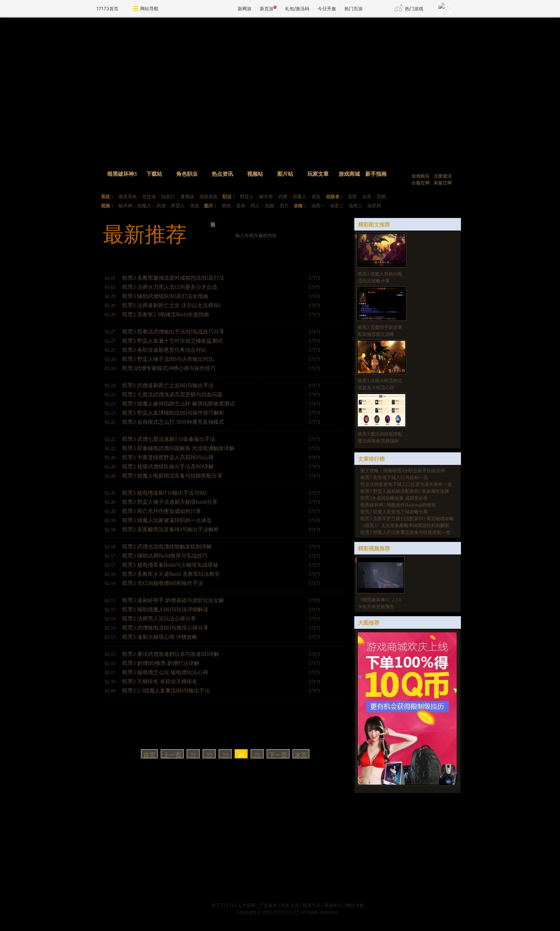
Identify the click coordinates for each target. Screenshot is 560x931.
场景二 (337, 205)
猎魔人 (299, 196)
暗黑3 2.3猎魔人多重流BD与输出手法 (166, 691)
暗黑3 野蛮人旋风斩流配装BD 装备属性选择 (404, 491)
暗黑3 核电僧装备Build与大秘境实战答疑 (170, 565)
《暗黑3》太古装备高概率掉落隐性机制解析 (405, 525)
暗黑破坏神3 (122, 174)
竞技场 (149, 196)
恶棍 (381, 196)
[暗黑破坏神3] (267, 87)
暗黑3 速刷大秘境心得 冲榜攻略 (159, 637)
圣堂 (352, 196)
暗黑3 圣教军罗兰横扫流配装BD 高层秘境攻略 (407, 518)
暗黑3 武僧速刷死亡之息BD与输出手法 (168, 385)
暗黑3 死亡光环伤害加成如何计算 (161, 511)
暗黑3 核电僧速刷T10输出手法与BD (164, 493)
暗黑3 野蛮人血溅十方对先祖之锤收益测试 (172, 341)
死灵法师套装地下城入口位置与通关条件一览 (406, 484)
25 (257, 755)
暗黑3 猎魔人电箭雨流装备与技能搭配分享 (172, 476)
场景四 (374, 205)
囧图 (269, 205)
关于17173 (222, 905)
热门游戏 (414, 8)
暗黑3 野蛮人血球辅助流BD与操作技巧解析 (173, 413)
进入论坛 (433, 165)
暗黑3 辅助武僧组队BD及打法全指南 (165, 296)
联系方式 (311, 905)
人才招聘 (246, 905)
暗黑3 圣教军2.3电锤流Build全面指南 (165, 314)
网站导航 (149, 8)
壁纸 (226, 205)
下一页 (278, 755)
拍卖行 (168, 196)
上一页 (172, 755)
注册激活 (443, 176)
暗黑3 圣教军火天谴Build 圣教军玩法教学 (171, 574)
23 (225, 755)
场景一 (318, 205)
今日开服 (327, 8)
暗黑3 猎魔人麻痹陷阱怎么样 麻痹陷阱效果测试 (178, 404)
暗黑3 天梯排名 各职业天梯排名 (159, 681)
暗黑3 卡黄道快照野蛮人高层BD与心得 (168, 457)
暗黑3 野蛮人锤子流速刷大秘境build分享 (170, 502)
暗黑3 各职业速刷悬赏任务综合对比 (164, 350)
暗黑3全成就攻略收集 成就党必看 (394, 498)
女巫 (366, 196)
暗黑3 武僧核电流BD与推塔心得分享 (165, 628)
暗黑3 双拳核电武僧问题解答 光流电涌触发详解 (178, 448)
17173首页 (107, 8)
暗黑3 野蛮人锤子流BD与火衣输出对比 (168, 359)
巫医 (316, 196)
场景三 (355, 205)
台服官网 (420, 183)
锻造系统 (127, 196)
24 (241, 755)
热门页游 (353, 8)
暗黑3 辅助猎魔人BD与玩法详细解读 (165, 609)
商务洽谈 (290, 905)
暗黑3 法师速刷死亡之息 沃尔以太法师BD (171, 305)
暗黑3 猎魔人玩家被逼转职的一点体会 (167, 520)
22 (209, 755)
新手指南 (376, 174)
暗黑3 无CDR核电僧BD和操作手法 (162, 583)
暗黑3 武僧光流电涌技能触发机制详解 (167, 547)
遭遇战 (187, 196)
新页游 (267, 8)
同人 (255, 205)
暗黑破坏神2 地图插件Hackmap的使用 (398, 505)
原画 (240, 205)
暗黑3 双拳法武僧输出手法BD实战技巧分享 (173, 332)
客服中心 (333, 905)
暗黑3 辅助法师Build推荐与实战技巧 (165, 556)
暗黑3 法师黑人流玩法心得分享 (159, 619)
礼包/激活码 (297, 8)
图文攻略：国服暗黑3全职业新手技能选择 (402, 470)
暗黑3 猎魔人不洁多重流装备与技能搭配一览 (405, 532)
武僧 (282, 196)
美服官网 (443, 183)
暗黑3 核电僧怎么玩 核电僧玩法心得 (165, 672)
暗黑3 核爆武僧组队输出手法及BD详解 (168, 467)
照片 (284, 205)
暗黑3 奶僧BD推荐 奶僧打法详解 (160, 663)
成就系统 (208, 196)
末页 (301, 755)
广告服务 (268, 905)
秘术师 (266, 196)
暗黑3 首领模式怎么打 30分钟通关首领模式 (173, 422)
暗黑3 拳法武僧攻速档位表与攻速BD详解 (170, 654)
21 (193, 755)
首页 (149, 755)
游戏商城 (349, 174)
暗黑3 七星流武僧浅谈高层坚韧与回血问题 (172, 394)
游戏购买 (420, 176)
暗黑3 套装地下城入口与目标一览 (394, 477)
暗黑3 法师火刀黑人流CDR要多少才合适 (169, 287)
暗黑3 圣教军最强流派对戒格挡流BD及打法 (173, 278)
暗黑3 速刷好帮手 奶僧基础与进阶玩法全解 (173, 600)
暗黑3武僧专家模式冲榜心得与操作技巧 (169, 368)
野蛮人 (247, 196)
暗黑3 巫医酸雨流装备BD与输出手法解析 (170, 529)
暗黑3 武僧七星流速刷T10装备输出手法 (168, 439)
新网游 (244, 8)
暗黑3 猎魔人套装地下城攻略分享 (394, 511)
